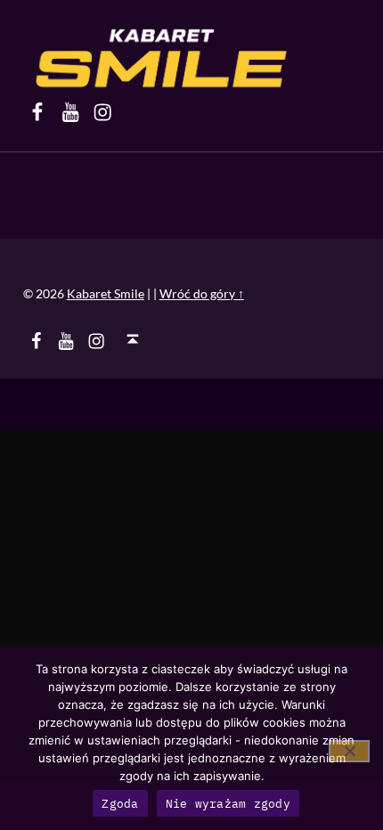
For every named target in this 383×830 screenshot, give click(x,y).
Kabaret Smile (105, 293)
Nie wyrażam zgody (228, 803)
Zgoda (120, 803)
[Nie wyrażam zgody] (349, 751)
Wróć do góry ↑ (201, 293)
